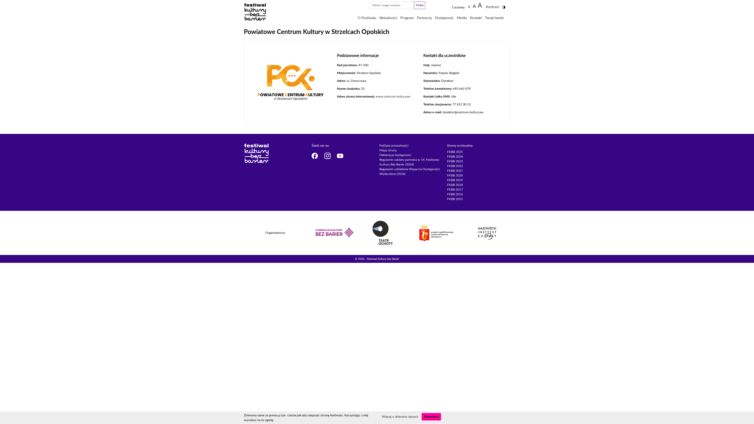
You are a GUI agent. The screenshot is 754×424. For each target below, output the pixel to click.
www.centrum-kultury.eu (392, 96)
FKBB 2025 (455, 152)
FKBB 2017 (455, 189)
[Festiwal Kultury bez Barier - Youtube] (341, 156)
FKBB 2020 (455, 175)
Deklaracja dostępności (395, 155)
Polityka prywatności (393, 145)
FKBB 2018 (455, 184)
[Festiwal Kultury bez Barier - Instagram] (328, 156)
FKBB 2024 (455, 156)
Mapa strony (388, 150)
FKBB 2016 (455, 194)
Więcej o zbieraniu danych (400, 416)
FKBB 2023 (455, 161)
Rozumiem (431, 416)
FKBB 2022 (455, 166)
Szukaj (419, 5)
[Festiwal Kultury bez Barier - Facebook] (316, 156)
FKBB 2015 (455, 199)
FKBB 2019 (455, 180)
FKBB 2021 (455, 170)
